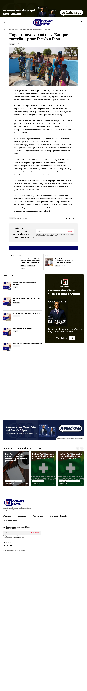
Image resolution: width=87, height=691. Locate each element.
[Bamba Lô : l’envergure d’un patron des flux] (7, 301)
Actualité (12, 44)
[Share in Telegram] (72, 218)
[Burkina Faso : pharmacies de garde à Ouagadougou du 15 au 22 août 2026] (70, 468)
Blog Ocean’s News (13, 29)
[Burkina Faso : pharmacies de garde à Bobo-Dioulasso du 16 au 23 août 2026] (43, 468)
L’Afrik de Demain (10, 521)
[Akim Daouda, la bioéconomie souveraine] (7, 347)
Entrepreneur (16, 302)
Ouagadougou (63, 481)
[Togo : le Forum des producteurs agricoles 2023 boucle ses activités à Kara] (61, 262)
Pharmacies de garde (38, 481)
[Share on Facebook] (65, 218)
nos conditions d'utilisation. (50, 235)
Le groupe (22, 516)
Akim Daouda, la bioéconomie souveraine (27, 343)
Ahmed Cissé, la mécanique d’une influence (24, 283)
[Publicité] (43, 8)
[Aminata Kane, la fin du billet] (7, 332)
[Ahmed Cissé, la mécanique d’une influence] (7, 286)
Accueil (5, 29)
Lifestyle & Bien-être (17, 481)
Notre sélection (31, 265)
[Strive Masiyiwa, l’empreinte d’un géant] (7, 317)
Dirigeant (15, 287)
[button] (5, 22)
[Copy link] (76, 218)
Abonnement (38, 516)
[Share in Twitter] (69, 218)
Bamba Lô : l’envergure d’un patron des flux (26, 299)
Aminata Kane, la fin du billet (22, 328)
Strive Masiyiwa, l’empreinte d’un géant (27, 313)
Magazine (7, 516)
